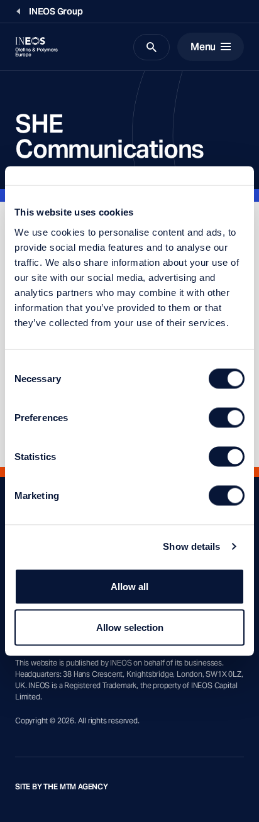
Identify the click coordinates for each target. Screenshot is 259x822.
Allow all (129, 586)
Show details (191, 546)
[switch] (227, 417)
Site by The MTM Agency (61, 786)
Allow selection (129, 627)
